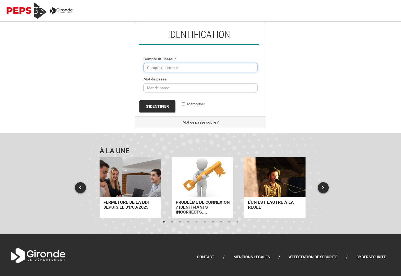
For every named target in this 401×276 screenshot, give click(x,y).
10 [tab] (237, 221)
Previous (80, 187)
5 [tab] (196, 221)
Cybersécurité (371, 257)
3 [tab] (180, 221)
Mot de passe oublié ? (200, 122)
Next (323, 187)
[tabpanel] (130, 187)
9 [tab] (229, 221)
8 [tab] (221, 221)
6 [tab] (204, 221)
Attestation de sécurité (313, 257)
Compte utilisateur (159, 59)
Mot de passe (155, 79)
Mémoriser (196, 104)
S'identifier (157, 106)
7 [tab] (213, 221)
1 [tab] (163, 221)
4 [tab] (188, 221)
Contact (205, 257)
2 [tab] (172, 221)
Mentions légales (252, 257)
